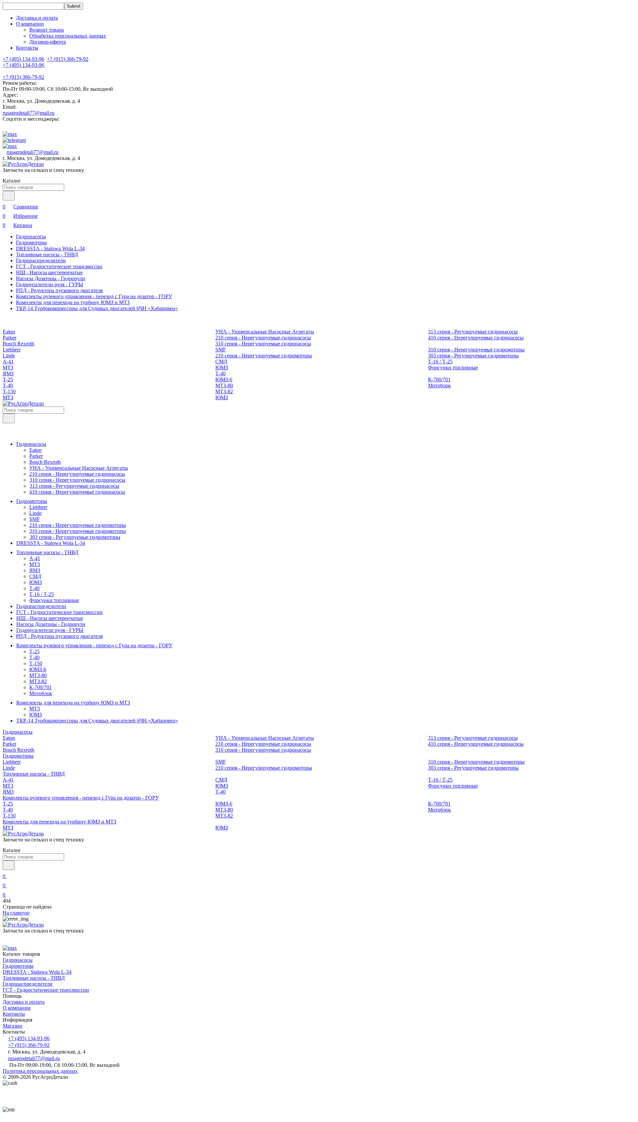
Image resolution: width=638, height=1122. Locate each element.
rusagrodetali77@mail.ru (28, 113)
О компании (17, 1008)
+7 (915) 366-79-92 (23, 77)
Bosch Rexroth (18, 343)
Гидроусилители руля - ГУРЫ (49, 284)
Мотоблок (439, 385)
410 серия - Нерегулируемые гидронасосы (476, 337)
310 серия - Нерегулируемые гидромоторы (476, 349)
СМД (221, 361)
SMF (220, 349)
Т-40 (220, 373)
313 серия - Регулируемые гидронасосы (473, 331)
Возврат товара (46, 30)
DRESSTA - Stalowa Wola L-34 (50, 248)
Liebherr (12, 349)
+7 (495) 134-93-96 (23, 65)
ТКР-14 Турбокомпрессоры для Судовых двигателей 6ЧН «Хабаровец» (97, 308)
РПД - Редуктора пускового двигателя (59, 290)
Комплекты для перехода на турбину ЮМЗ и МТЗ (73, 302)
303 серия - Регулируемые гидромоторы (473, 355)
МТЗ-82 (224, 391)
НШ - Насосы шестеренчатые (49, 272)
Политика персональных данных (40, 1071)
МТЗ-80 (224, 385)
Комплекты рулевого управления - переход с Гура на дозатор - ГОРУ (94, 296)
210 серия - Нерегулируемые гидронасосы (263, 337)
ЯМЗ (8, 373)
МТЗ (8, 367)
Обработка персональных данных (67, 36)
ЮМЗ (221, 367)
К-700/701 (439, 379)
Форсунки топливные (453, 367)
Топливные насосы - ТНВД (47, 254)
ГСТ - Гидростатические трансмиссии (59, 266)
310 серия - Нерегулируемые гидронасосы (263, 343)
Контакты (27, 48)
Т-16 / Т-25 (440, 361)
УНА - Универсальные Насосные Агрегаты (264, 331)
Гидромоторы (31, 242)
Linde (9, 355)
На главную (16, 913)
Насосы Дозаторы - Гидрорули (50, 278)
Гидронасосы (31, 236)
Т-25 (8, 379)
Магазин (12, 1026)
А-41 (8, 361)
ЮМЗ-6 (223, 379)
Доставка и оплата (37, 18)
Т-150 (9, 391)
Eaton (9, 331)
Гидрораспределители (41, 260)
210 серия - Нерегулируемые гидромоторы (263, 355)
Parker (9, 337)
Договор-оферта (47, 42)
